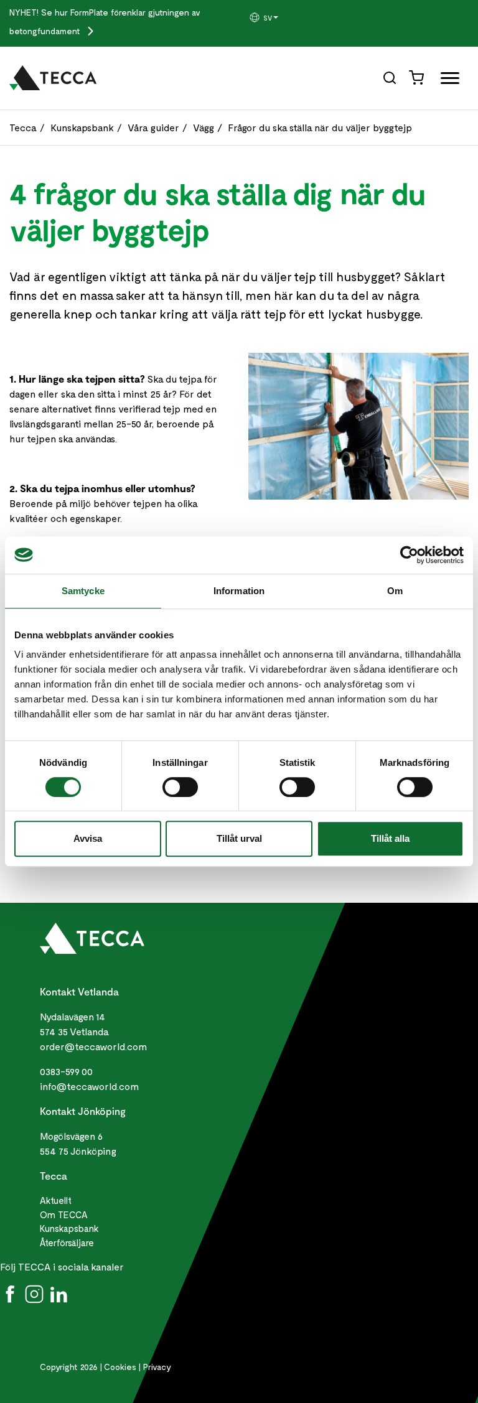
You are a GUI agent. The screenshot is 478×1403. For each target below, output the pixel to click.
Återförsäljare (67, 1242)
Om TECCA (64, 1214)
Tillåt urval (239, 838)
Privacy (157, 1366)
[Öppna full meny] (445, 80)
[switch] (180, 787)
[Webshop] (417, 77)
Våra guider (153, 127)
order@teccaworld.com (93, 1046)
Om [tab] (395, 590)
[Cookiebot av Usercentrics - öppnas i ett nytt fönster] (409, 555)
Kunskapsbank (82, 127)
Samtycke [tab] (83, 590)
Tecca (23, 127)
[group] (278, 17)
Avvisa (87, 838)
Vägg (203, 127)
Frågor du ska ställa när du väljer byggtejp (320, 127)
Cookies (120, 1366)
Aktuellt (56, 1200)
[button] (278, 17)
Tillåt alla (390, 838)
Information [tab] (239, 590)
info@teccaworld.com (89, 1086)
